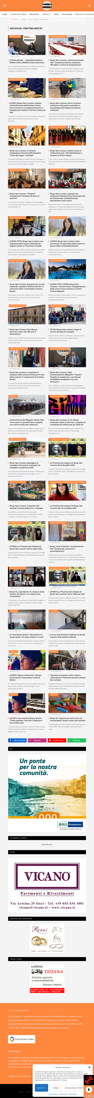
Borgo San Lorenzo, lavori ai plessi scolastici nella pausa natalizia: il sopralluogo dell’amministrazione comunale (65, 106)
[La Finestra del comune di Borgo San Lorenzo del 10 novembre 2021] (67, 491)
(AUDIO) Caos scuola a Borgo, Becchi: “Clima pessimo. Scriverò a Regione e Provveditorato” (26, 720)
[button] (89, 1067)
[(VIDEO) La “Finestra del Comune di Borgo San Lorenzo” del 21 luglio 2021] (27, 531)
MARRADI (13, 396)
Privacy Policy (62, 1094)
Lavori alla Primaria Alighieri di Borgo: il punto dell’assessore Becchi (67, 635)
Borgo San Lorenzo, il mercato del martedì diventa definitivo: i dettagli (26, 507)
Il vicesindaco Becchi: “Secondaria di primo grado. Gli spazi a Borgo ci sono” (27, 635)
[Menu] (4, 5)
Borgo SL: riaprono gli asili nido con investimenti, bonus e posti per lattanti (67, 719)
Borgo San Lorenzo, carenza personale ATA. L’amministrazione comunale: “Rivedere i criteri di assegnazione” (67, 62)
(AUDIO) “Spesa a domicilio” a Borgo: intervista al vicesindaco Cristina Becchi (26, 677)
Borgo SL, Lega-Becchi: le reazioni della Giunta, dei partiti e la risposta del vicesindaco (27, 594)
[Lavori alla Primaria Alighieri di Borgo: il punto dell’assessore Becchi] (67, 619)
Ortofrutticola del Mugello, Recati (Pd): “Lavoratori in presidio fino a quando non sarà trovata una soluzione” (27, 422)
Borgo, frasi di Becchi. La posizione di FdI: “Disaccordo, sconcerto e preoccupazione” (66, 548)
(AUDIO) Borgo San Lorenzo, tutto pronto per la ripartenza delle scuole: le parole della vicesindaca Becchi (67, 243)
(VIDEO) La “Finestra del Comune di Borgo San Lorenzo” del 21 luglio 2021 (26, 547)
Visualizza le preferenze (77, 1088)
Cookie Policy (52, 1094)
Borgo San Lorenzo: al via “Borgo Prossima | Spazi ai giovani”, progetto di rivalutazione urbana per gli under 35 (68, 422)
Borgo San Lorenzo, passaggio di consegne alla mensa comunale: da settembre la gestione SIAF (25, 465)
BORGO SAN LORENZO (58, 37)
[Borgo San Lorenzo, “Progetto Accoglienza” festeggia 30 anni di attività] (27, 178)
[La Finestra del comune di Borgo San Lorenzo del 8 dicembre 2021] (67, 448)
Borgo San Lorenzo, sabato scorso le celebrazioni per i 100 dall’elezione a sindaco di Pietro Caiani (66, 152)
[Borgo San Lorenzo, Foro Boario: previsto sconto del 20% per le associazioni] (27, 314)
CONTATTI (46, 14)
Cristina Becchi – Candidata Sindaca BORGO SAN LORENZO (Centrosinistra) (27, 61)
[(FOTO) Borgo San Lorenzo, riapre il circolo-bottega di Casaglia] (67, 314)
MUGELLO (54, 695)
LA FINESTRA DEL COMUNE (59, 439)
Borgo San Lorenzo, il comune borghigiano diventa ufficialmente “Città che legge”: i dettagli (25, 152)
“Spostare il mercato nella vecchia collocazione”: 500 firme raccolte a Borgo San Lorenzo (68, 677)
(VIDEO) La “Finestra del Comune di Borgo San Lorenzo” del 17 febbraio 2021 (67, 593)
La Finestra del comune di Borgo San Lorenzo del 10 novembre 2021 (66, 507)
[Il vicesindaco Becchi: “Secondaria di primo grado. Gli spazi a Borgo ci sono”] (27, 619)
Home (4, 14)
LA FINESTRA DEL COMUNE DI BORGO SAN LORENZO (67, 482)
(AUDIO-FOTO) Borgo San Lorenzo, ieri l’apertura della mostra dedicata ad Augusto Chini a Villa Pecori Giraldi (26, 243)
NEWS (56, 14)
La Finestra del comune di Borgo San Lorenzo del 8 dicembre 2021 (66, 464)
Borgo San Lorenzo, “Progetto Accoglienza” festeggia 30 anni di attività (24, 195)
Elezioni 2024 (15, 37)
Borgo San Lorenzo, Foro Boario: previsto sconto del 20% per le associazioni (24, 331)
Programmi (67, 14)
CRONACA (13, 611)
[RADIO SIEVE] (47, 5)
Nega (56, 1088)
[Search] (89, 5)
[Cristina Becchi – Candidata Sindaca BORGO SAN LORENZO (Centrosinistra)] (27, 45)
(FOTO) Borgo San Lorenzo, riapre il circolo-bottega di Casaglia (65, 330)
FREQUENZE (34, 14)
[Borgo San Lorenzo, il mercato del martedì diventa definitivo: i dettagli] (27, 491)
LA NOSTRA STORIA (18, 14)
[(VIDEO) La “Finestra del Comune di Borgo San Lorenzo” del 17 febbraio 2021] (67, 577)
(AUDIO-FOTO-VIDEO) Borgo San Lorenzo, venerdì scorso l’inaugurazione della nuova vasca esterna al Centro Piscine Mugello (68, 287)
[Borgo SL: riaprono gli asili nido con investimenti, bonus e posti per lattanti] (67, 703)
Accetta (41, 1088)
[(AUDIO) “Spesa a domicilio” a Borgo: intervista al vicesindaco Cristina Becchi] (27, 660)
